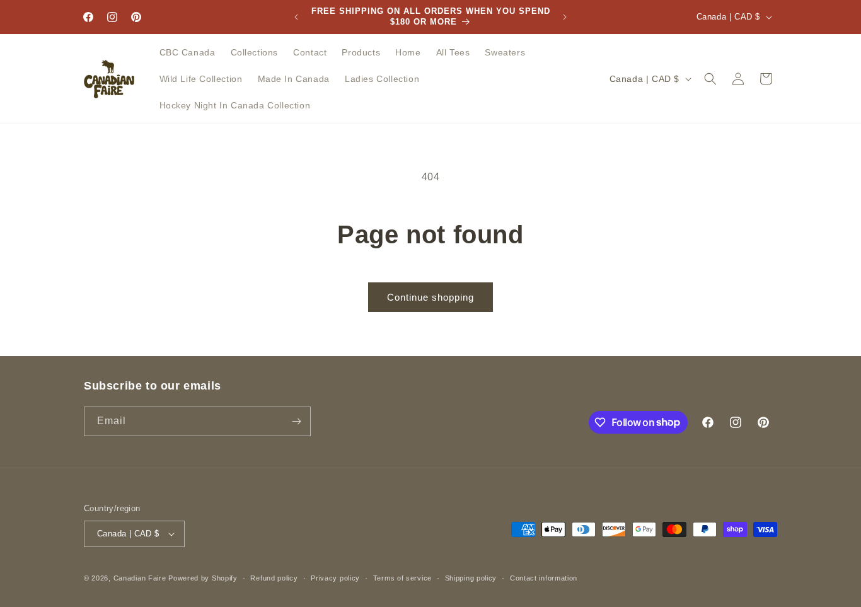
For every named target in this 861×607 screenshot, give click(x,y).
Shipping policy (471, 578)
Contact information (543, 578)
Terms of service (402, 578)
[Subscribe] (296, 421)
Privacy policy (335, 578)
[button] (710, 79)
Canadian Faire (139, 578)
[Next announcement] (565, 17)
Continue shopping (430, 297)
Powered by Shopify (203, 578)
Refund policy (274, 578)
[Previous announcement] (296, 17)
